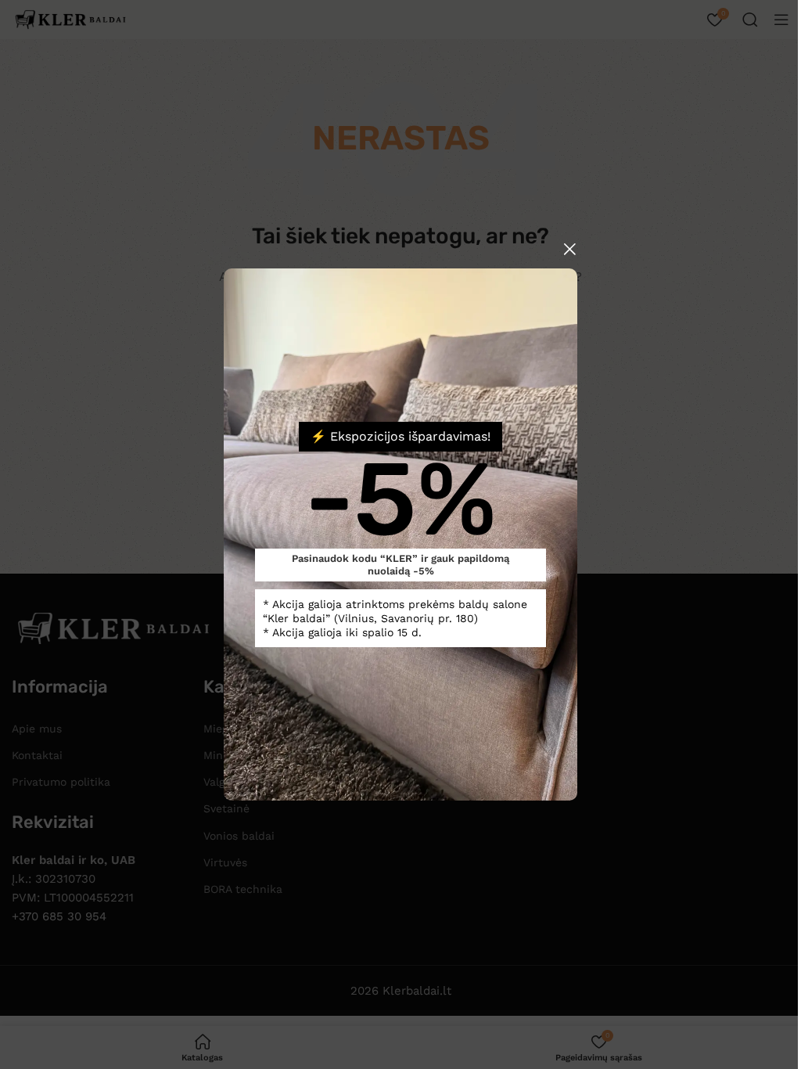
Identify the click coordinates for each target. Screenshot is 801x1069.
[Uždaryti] (569, 248)
